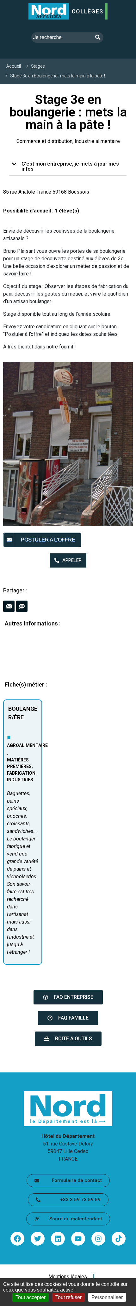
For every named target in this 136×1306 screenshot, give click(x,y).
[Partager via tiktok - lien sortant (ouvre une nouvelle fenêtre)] (119, 1239)
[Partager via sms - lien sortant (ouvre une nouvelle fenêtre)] (22, 606)
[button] (68, 167)
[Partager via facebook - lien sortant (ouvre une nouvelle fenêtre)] (17, 1239)
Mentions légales (67, 1277)
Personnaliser (107, 1297)
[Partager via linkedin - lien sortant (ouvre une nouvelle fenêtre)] (58, 1239)
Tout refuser (68, 1297)
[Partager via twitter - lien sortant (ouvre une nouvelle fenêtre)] (38, 1239)
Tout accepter (30, 1297)
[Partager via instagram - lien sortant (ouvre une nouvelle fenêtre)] (98, 1239)
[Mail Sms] (68, 606)
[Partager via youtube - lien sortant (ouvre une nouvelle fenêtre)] (78, 1239)
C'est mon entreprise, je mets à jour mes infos (70, 166)
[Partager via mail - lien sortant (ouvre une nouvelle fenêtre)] (9, 606)
